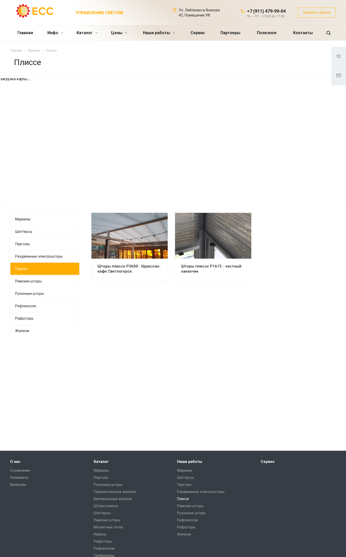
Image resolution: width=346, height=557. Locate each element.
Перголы (22, 244)
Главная (25, 32)
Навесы (100, 534)
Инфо (53, 32)
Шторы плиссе (106, 506)
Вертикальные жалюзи (113, 499)
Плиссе (21, 269)
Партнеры (230, 32)
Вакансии (18, 485)
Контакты (303, 32)
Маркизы (22, 219)
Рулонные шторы (29, 294)
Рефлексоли (25, 306)
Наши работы (157, 32)
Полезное (267, 32)
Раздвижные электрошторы (39, 256)
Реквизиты (19, 478)
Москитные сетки (108, 527)
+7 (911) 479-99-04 (266, 11)
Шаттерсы (23, 232)
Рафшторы (24, 318)
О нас (15, 461)
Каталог (85, 32)
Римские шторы (28, 281)
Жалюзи (22, 331)
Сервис (197, 32)
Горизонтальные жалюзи (115, 492)
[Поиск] (328, 33)
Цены (117, 32)
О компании (20, 470)
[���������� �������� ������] (322, 439)
